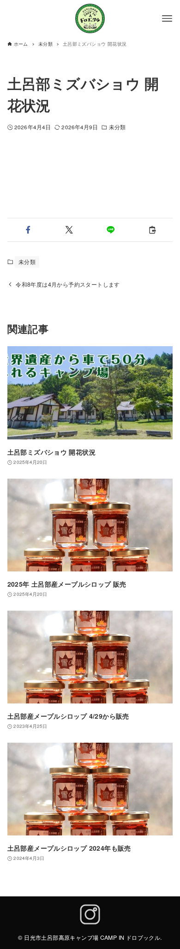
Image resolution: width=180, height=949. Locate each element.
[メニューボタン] (167, 18)
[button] (28, 230)
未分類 (117, 127)
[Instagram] (90, 915)
